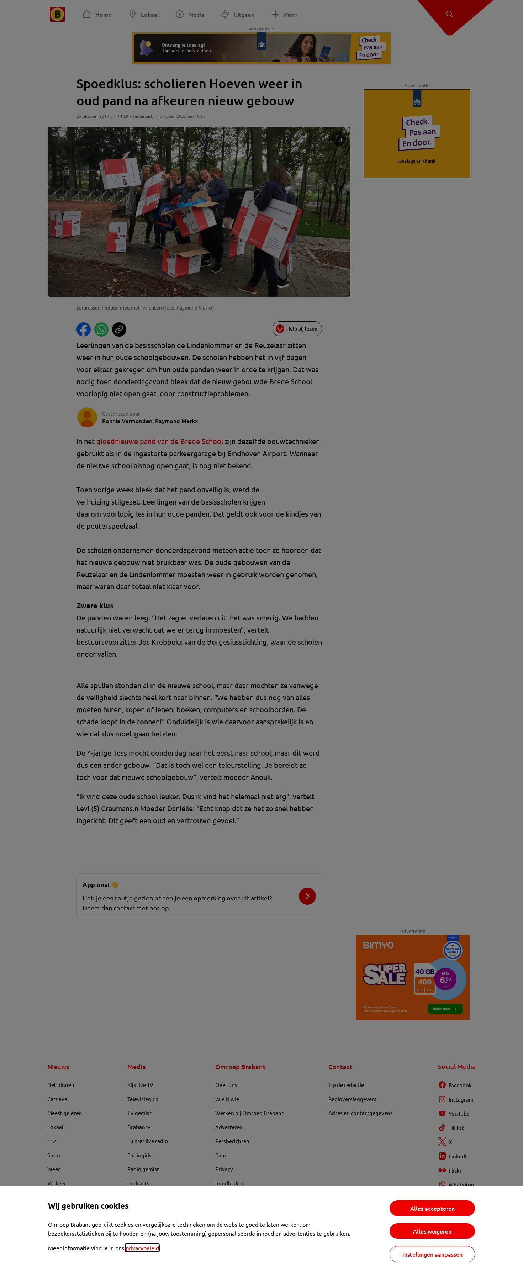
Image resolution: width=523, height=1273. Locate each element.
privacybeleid (142, 1247)
